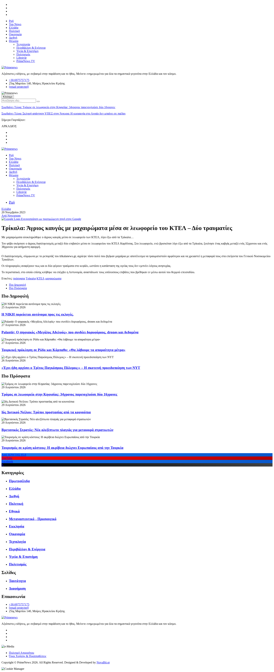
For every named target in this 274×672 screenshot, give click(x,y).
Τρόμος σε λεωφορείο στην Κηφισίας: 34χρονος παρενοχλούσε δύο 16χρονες (58, 107)
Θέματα (13, 41)
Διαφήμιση (17, 588)
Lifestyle (21, 57)
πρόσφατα (19, 278)
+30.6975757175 (19, 80)
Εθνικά (14, 511)
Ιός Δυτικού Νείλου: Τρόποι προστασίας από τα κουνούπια (46, 412)
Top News (15, 24)
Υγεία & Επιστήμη (27, 51)
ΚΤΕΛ (41, 278)
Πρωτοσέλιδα (19, 481)
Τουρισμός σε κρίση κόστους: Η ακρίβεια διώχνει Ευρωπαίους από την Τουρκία (62, 448)
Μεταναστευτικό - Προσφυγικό (32, 519)
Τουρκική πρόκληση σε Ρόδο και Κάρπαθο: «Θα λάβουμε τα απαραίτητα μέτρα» (63, 350)
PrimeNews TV (25, 61)
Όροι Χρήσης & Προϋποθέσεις (27, 656)
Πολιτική (14, 31)
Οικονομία (15, 34)
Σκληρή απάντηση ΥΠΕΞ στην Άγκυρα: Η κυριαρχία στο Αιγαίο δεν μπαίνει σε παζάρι (63, 113)
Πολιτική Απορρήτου (21, 652)
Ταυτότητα (17, 581)
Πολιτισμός (23, 54)
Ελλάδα (13, 27)
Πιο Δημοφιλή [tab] (17, 284)
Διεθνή (13, 37)
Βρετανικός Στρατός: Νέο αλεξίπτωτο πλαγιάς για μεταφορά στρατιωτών (57, 430)
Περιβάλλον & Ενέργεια (30, 47)
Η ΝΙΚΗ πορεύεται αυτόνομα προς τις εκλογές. (37, 314)
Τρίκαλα (31, 278)
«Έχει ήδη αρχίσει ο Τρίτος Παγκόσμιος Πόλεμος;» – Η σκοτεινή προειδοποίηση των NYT (70, 368)
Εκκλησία (16, 526)
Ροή (11, 20)
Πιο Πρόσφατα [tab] (18, 288)
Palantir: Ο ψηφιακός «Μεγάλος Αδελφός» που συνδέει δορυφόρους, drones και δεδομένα (69, 332)
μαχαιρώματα (53, 278)
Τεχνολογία (23, 44)
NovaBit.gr (103, 662)
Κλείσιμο (7, 96)
